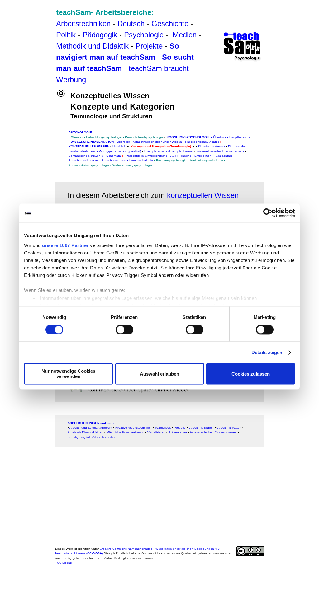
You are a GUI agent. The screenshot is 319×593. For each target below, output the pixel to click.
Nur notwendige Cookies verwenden (68, 374)
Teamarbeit (163, 427)
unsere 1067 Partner (65, 245)
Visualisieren (156, 432)
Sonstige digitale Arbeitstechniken (92, 437)
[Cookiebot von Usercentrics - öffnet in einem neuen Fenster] (267, 212)
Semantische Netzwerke (86, 155)
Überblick (219, 137)
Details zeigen (266, 352)
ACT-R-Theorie (180, 155)
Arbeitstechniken (83, 23)
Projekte (149, 46)
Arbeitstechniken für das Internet (213, 432)
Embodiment (203, 155)
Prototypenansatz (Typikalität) (120, 151)
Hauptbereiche (239, 137)
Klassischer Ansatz (211, 146)
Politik (66, 34)
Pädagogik (100, 34)
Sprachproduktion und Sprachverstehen (97, 160)
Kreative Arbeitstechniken (133, 427)
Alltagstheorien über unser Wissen (157, 141)
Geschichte (169, 23)
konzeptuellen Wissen (203, 195)
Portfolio (180, 427)
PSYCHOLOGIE (80, 132)
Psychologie (144, 34)
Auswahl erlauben (159, 373)
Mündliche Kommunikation (125, 432)
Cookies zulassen (250, 373)
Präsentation (178, 432)
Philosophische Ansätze (202, 141)
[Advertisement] (33, 18)
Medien (185, 34)
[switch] (124, 329)
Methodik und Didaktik (93, 46)
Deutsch (131, 23)
